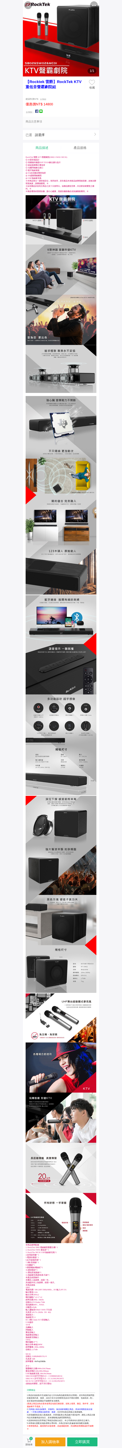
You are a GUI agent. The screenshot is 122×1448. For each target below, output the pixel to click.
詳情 (70, 5)
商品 (51, 5)
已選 (29, 135)
